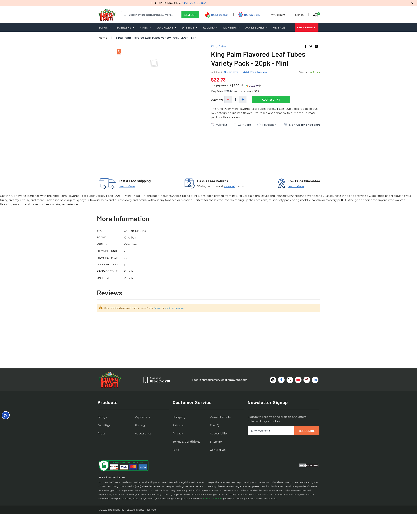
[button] (265, 85)
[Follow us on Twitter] (290, 380)
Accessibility (219, 433)
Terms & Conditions (186, 441)
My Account (278, 14)
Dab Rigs (104, 425)
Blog (176, 449)
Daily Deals (219, 14)
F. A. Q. (215, 425)
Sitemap (216, 441)
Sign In (299, 14)
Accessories (143, 433)
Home (103, 37)
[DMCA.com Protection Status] (308, 465)
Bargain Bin (252, 14)
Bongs (102, 417)
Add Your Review (255, 72)
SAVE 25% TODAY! (187, 3)
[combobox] (160, 14)
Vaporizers (142, 417)
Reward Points (220, 417)
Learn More (127, 186)
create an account (174, 308)
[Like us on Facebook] (281, 380)
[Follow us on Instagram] (273, 380)
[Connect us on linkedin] (315, 380)
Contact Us (217, 449)
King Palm (218, 46)
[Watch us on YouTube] (298, 380)
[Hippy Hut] (103, 15)
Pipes (101, 433)
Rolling (140, 425)
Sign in (157, 308)
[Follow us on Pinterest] (306, 380)
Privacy (178, 433)
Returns (178, 425)
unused (229, 186)
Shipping (179, 417)
